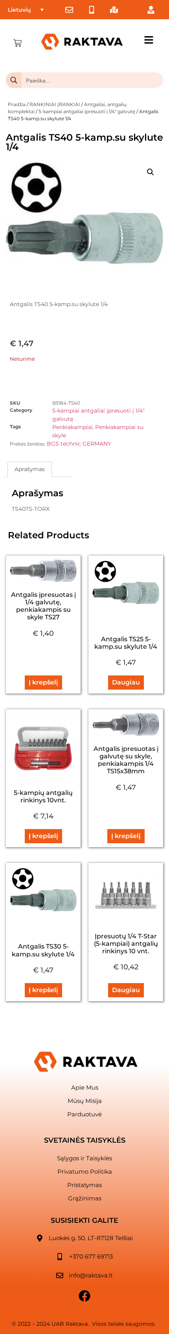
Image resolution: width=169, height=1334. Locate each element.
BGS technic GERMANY (79, 443)
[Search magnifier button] (14, 80)
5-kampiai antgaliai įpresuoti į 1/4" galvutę (87, 111)
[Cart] (17, 43)
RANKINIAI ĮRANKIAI (54, 104)
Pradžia (17, 104)
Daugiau (126, 682)
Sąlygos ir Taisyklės (84, 1158)
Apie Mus (84, 1087)
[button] (150, 172)
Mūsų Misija (85, 1101)
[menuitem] (26, 10)
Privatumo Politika (84, 1171)
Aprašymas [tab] (30, 469)
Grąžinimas (84, 1198)
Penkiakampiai (72, 427)
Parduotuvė (84, 1114)
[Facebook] (84, 1296)
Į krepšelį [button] (43, 682)
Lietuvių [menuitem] (19, 9)
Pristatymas (84, 1185)
